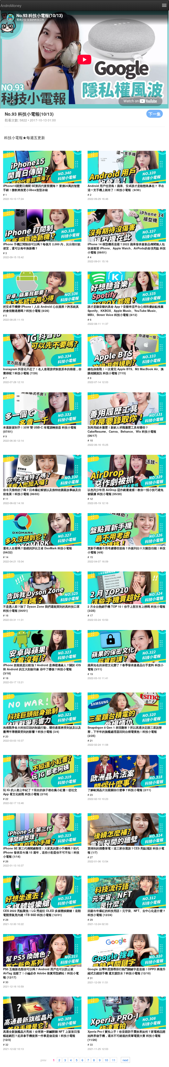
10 (106, 1060)
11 (113, 1060)
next (125, 1060)
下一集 (154, 114)
